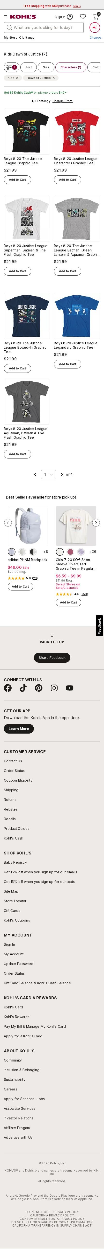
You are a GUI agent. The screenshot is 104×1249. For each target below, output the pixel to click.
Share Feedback (52, 657)
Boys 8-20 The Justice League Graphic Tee (23, 161)
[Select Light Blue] (11, 552)
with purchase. (52, 6)
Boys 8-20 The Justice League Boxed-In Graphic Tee (25, 347)
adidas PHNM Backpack (28, 560)
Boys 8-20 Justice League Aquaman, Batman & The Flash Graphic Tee (26, 433)
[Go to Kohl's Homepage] (23, 17)
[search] (10, 27)
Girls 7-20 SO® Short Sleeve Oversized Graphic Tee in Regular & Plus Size (75, 564)
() (35, 578)
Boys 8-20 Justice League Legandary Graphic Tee (76, 345)
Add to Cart (17, 179)
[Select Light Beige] (22, 552)
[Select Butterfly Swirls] (70, 552)
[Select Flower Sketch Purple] (81, 552)
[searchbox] (44, 27)
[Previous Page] (35, 474)
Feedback (99, 626)
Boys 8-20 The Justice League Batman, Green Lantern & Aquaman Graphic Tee (77, 250)
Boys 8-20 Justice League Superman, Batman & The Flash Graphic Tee (26, 250)
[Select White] (33, 552)
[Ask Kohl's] (94, 27)
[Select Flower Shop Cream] (60, 552)
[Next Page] (62, 474)
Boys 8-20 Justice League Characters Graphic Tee (76, 161)
